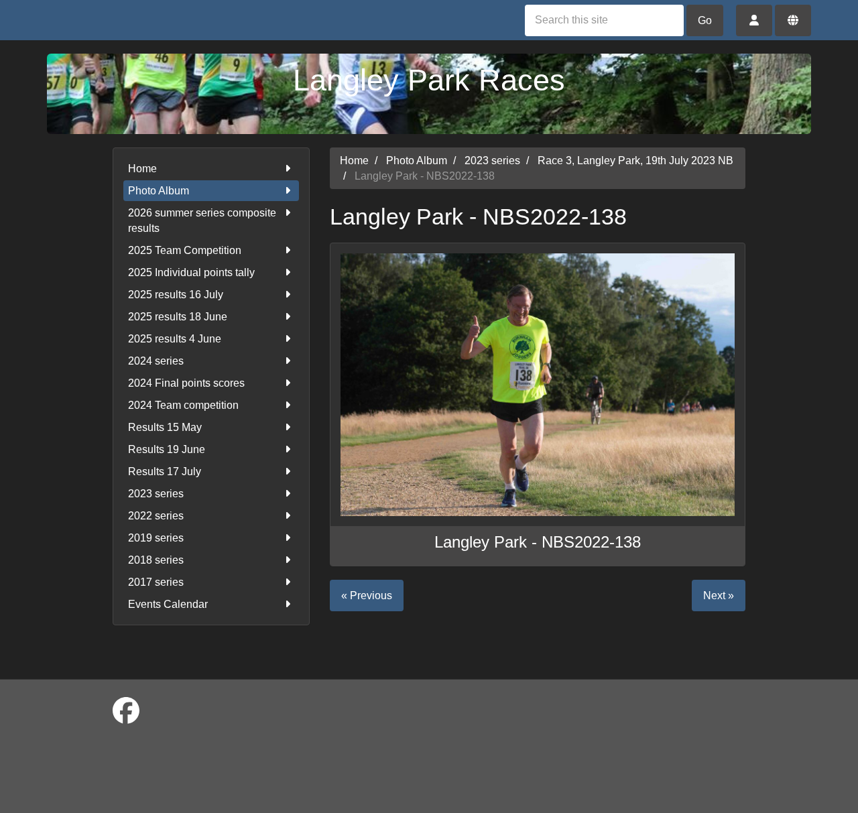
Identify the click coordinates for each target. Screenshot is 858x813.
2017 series (156, 582)
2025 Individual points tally (191, 272)
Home (142, 168)
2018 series (156, 560)
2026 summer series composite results (202, 220)
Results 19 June (166, 449)
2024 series (156, 361)
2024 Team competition (183, 405)
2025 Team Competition (184, 250)
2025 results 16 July (175, 294)
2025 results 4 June (174, 339)
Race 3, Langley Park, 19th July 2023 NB (635, 160)
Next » (718, 595)
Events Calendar (168, 604)
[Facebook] (126, 711)
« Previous (366, 595)
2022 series (156, 515)
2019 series (156, 538)
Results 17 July (164, 471)
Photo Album (158, 190)
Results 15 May (165, 427)
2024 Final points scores (186, 383)
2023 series (156, 493)
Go (705, 20)
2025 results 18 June (177, 316)
